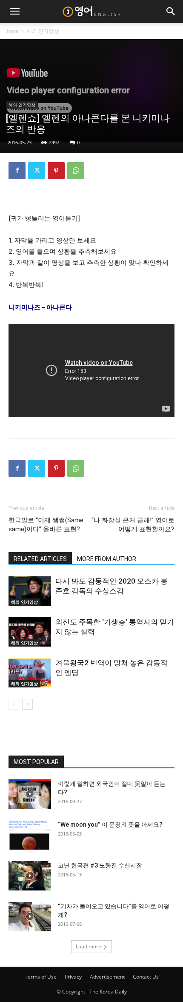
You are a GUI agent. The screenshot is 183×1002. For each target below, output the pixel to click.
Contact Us (146, 976)
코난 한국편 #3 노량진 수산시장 (100, 865)
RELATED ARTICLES (40, 558)
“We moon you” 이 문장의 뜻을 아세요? (110, 824)
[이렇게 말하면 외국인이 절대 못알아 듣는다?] (30, 794)
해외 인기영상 (43, 30)
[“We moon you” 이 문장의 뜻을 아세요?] (30, 835)
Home (11, 30)
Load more (88, 946)
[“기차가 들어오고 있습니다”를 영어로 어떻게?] (30, 916)
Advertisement (107, 976)
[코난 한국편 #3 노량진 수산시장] (30, 875)
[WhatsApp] (75, 170)
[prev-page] (14, 704)
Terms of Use (41, 976)
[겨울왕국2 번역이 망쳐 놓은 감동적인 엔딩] (30, 672)
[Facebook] (17, 170)
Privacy (73, 976)
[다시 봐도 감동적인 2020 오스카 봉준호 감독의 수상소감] (30, 591)
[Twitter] (36, 170)
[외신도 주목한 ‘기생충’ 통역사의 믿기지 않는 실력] (30, 632)
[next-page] (27, 704)
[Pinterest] (56, 170)
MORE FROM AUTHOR (106, 558)
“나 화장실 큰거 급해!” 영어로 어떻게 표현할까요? (133, 524)
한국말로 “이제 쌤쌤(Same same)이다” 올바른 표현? (46, 524)
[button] (14, 11)
